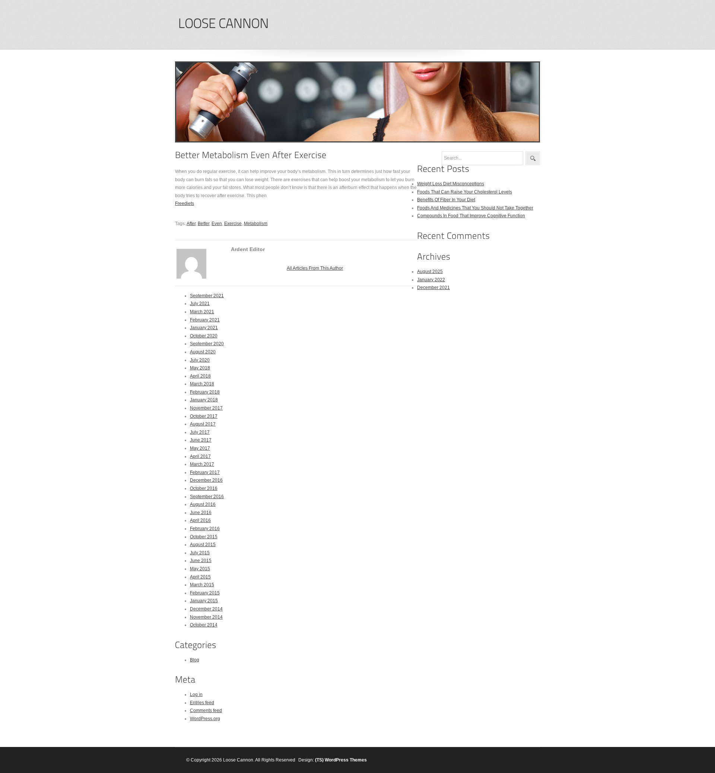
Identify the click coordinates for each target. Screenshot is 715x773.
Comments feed (206, 710)
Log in (196, 694)
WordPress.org (205, 718)
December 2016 (206, 480)
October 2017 (203, 416)
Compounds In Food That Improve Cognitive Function (471, 215)
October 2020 (203, 336)
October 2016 (203, 488)
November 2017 (206, 408)
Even (217, 223)
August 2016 (203, 504)
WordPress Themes (346, 760)
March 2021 (202, 311)
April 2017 (200, 456)
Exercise (233, 223)
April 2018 (200, 376)
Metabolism (255, 223)
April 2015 (200, 577)
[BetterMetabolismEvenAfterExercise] (251, 155)
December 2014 (206, 609)
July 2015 (200, 552)
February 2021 (205, 320)
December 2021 (433, 287)
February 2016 (205, 528)
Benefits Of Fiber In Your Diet (446, 199)
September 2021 (207, 295)
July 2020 (200, 360)
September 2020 (207, 343)
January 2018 (204, 399)
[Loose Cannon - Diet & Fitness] (223, 23)
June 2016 (201, 512)
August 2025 (430, 271)
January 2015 (204, 600)
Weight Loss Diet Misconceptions (450, 183)
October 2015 (203, 536)
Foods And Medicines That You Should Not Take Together (475, 208)
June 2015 (201, 560)
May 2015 (200, 568)
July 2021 (200, 303)
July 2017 (200, 432)
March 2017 (202, 464)
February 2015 (205, 593)
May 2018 (200, 368)
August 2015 (203, 544)
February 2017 (205, 472)
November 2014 (206, 617)
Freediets (184, 203)
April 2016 (200, 520)
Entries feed (202, 702)
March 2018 (202, 383)
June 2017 (201, 440)
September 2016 (207, 496)
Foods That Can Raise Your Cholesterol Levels (464, 192)
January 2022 (431, 279)
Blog (194, 660)
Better (203, 223)
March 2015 (202, 584)
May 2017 (200, 448)
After (191, 223)
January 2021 (204, 327)
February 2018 (205, 392)
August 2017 (203, 424)
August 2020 (203, 352)
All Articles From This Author (315, 268)
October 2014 (203, 625)
